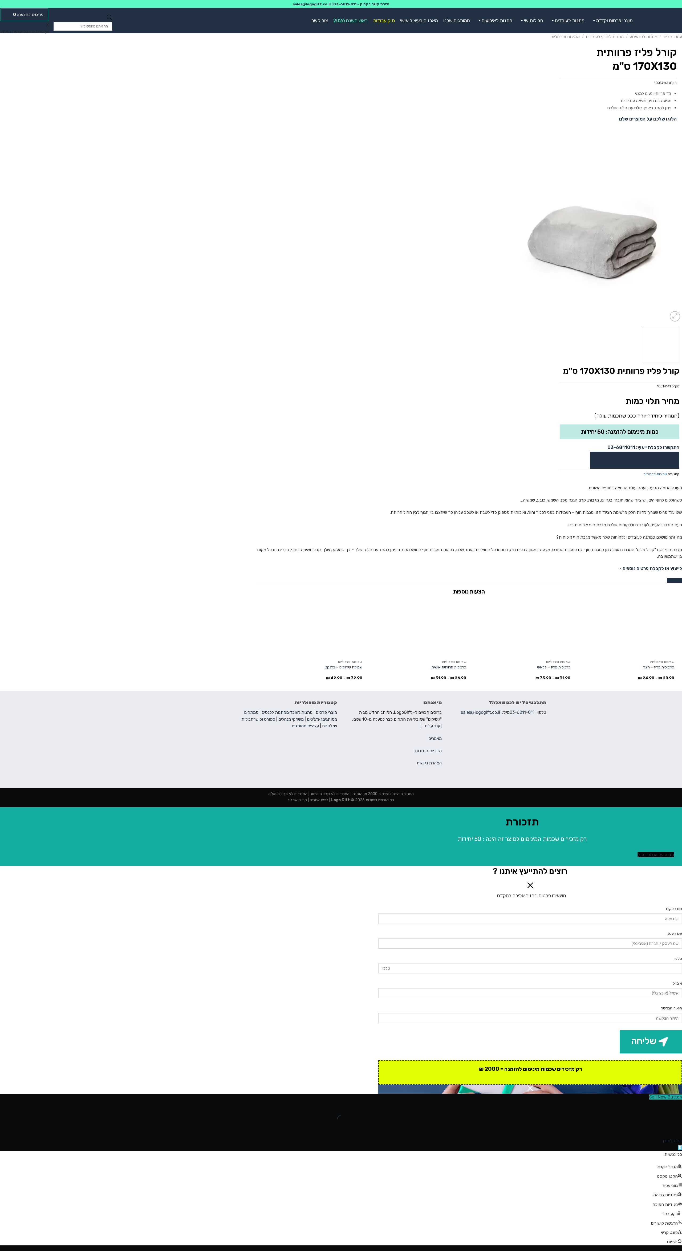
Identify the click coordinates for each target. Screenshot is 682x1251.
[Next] (518, 237)
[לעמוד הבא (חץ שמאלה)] (661, 1128)
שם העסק (674, 933)
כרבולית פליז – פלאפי (553, 667)
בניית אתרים (318, 800)
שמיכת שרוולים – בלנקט (343, 667)
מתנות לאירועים (497, 20)
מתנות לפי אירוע (643, 36)
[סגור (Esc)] (677, 1106)
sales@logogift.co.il (312, 4)
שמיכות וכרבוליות (565, 36)
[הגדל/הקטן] (661, 1106)
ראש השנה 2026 (350, 20)
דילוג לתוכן (672, 1140)
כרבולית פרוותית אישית (449, 667)
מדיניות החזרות (428, 750)
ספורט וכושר (264, 719)
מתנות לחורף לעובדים (605, 36)
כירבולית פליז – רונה (658, 667)
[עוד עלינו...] (431, 725)
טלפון (678, 958)
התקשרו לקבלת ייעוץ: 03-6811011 (643, 447)
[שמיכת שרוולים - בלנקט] (312, 628)
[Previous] (672, 237)
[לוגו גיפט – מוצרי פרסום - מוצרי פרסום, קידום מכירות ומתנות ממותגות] (662, 20)
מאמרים (435, 738)
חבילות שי (533, 20)
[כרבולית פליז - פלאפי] (521, 628)
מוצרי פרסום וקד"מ (614, 20)
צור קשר (319, 20)
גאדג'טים (314, 719)
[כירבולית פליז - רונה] (624, 628)
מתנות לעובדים (569, 20)
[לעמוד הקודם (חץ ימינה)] (677, 1128)
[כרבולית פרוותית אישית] (416, 628)
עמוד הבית (672, 36)
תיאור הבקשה (671, 1008)
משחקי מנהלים (291, 719)
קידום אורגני (297, 800)
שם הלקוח (674, 909)
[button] (593, 20)
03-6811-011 (344, 4)
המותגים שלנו (456, 20)
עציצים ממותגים (305, 725)
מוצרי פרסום (326, 712)
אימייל (677, 983)
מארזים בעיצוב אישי (419, 20)
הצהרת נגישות (429, 762)
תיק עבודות (384, 20)
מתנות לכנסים (274, 712)
